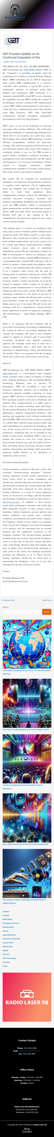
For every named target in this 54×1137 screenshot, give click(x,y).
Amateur (6, 911)
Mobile (5, 950)
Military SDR (9, 62)
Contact (27, 1131)
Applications (8, 919)
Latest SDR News (9, 935)
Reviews (6, 954)
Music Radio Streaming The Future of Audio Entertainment (25, 844)
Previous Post (7, 600)
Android (6, 915)
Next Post (48, 600)
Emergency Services (11, 923)
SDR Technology (9, 958)
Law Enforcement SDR (11, 939)
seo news (6, 962)
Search (5, 607)
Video (5, 966)
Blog (27, 1129)
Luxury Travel (8, 943)
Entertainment (8, 927)
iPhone (5, 931)
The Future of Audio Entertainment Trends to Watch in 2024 (26, 729)
